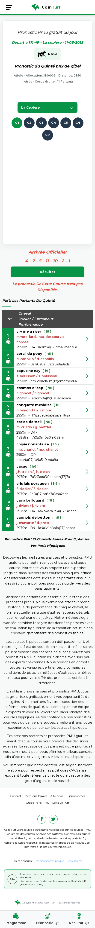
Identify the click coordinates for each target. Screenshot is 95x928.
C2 (29, 122)
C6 (78, 122)
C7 (47, 135)
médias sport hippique (50, 861)
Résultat (47, 272)
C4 (53, 122)
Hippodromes (75, 796)
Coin (51, 7)
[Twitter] (53, 819)
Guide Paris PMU (37, 802)
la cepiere (30, 107)
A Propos (56, 796)
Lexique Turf (60, 802)
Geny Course (75, 861)
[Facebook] (41, 819)
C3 (41, 122)
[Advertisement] (47, 188)
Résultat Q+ (79, 923)
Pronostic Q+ (47, 923)
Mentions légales (36, 796)
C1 (17, 122)
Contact (15, 796)
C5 (66, 122)
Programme (16, 923)
